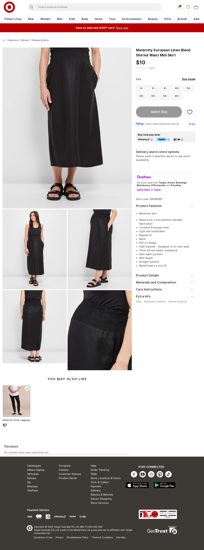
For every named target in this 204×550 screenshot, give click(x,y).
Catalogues (34, 465)
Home (98, 18)
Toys (112, 18)
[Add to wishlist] (189, 112)
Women (45, 18)
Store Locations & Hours (106, 478)
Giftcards (33, 474)
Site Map (121, 537)
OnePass (32, 490)
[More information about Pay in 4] (168, 139)
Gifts (167, 18)
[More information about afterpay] (151, 139)
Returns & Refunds (102, 494)
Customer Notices (70, 474)
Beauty (153, 18)
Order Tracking (100, 469)
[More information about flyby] (177, 123)
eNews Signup (36, 469)
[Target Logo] (9, 7)
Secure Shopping (101, 498)
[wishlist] (188, 7)
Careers (63, 469)
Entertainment (132, 18)
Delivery (96, 490)
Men (60, 18)
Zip (29, 482)
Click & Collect (100, 482)
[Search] (31, 7)
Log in (157, 189)
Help (93, 465)
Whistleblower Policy (77, 537)
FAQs (94, 474)
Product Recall (68, 478)
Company (65, 465)
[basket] (196, 7)
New (31, 18)
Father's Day (13, 18)
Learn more (143, 189)
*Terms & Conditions (102, 537)
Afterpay (32, 486)
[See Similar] (27, 388)
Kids (72, 18)
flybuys (31, 478)
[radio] (141, 88)
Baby (85, 18)
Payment (96, 486)
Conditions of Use (43, 537)
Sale (197, 18)
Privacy (60, 537)
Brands (182, 18)
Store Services (100, 502)
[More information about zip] (182, 139)
